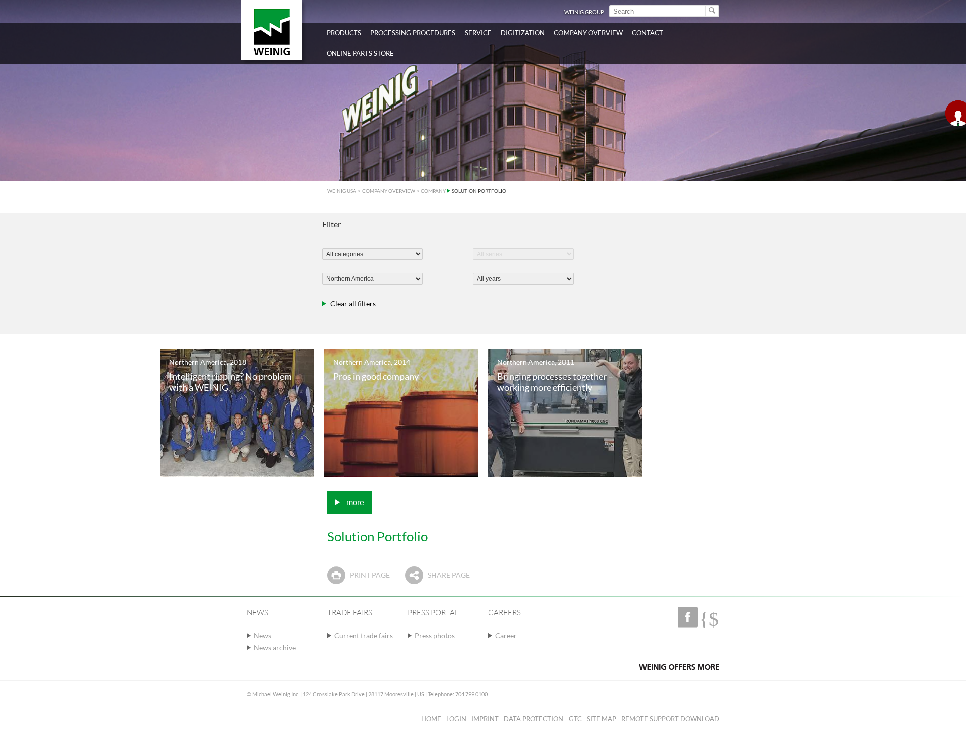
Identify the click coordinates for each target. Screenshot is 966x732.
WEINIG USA (341, 191)
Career (506, 635)
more (354, 502)
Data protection (534, 719)
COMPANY (433, 191)
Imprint (485, 719)
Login (456, 719)
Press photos (435, 635)
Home (431, 719)
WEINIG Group (584, 12)
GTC (575, 719)
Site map (601, 719)
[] (712, 11)
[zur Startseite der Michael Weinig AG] (272, 30)
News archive (275, 647)
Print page (370, 575)
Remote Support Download (670, 719)
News (262, 635)
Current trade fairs (363, 635)
